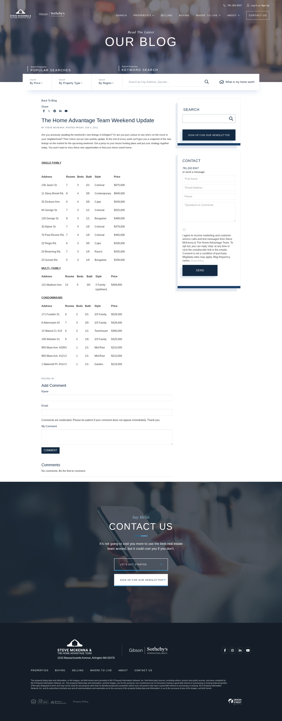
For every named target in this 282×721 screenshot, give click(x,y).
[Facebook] (44, 111)
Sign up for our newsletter (209, 135)
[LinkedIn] (60, 111)
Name (44, 391)
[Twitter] (49, 111)
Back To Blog (49, 100)
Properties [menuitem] (142, 15)
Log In (254, 5)
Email (44, 405)
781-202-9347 (234, 5)
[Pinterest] (54, 111)
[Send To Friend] (66, 111)
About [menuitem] (232, 15)
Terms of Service (119, 457)
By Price (35, 83)
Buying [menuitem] (184, 15)
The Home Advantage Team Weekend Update (97, 120)
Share (44, 106)
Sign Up (265, 5)
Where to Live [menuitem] (207, 15)
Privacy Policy (99, 457)
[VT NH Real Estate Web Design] (235, 701)
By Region (105, 83)
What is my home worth (240, 82)
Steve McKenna (55, 127)
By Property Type (69, 83)
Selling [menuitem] (166, 15)
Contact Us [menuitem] (258, 15)
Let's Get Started (133, 564)
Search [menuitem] (121, 15)
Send (200, 270)
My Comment (49, 426)
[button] (206, 81)
